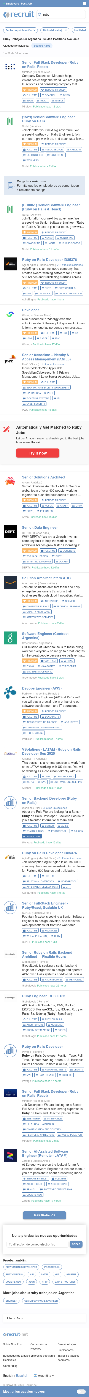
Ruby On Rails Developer (21, 1267)
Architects (71, 722)
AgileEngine (29, 265)
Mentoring (66, 237)
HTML (29, 338)
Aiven (25, 482)
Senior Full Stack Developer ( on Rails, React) (50, 64)
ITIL (59, 398)
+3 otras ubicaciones (55, 808)
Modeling (57, 1024)
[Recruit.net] (18, 14)
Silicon (78, 831)
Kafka (30, 781)
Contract (50, 660)
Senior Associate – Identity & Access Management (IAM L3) (46, 356)
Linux (79, 505)
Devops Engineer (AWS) (42, 688)
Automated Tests (55, 1069)
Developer (30, 309)
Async (48, 237)
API (32, 1274)
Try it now (38, 453)
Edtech (49, 825)
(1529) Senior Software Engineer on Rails (48, 118)
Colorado (45, 293)
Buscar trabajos (67, 1344)
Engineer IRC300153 (43, 995)
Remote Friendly (55, 89)
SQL (65, 333)
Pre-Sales (46, 511)
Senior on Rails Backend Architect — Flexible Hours (47, 954)
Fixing (30, 666)
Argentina (45, 643)
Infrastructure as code (42, 722)
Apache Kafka (65, 776)
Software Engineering (68, 781)
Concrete (69, 550)
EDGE (30, 100)
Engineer (11, 1300)
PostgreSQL (59, 831)
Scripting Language (39, 561)
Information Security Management (48, 387)
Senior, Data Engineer (40, 527)
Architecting (59, 1183)
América (36, 126)
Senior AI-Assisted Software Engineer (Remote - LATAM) (45, 1153)
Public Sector (54, 149)
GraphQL (50, 95)
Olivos (34, 364)
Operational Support (40, 393)
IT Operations (35, 732)
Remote (43, 961)
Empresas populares (42, 1355)
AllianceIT (28, 758)
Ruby (48, 288)
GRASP (64, 505)
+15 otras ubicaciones (70, 265)
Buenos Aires (41, 45)
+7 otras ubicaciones (69, 858)
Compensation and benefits (44, 1129)
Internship (51, 601)
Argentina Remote (47, 693)
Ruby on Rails (67, 288)
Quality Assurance (38, 611)
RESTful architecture (40, 1134)
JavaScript (48, 666)
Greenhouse (29, 643)
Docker (63, 561)
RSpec (61, 1030)
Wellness (33, 160)
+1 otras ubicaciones (52, 364)
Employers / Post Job (19, 3)
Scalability (52, 716)
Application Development (42, 886)
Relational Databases (40, 881)
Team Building (35, 831)
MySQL (67, 95)
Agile (64, 825)
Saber (44, 338)
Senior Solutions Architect (43, 477)
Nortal (25, 126)
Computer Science (38, 606)
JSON (32, 1281)
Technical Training (68, 606)
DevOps (78, 1069)
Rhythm (49, 876)
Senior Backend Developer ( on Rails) (49, 800)
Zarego (26, 1160)
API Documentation (70, 293)
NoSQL (49, 505)
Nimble (59, 100)
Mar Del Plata (47, 858)
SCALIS (26, 912)
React (44, 100)
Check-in (75, 149)
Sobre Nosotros (12, 1344)
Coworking (57, 154)
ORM (47, 776)
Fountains (51, 930)
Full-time (32, 95)
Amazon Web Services (40, 617)
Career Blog (10, 1365)
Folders (67, 1075)
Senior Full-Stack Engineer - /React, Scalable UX (45, 905)
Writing (68, 660)
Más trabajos (44, 1215)
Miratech (27, 72)
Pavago (26, 1051)
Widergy (27, 315)
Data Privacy (46, 1075)
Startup (71, 1274)
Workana (27, 808)
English (8, 1375)
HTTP (45, 1281)
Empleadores (65, 1350)
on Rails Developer (42, 1046)
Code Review (34, 1194)
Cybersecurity (36, 403)
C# (76, 333)
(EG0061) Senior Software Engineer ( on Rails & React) (51, 207)
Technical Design (37, 556)
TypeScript (69, 666)
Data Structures (65, 1281)
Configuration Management (44, 727)
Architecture (53, 979)
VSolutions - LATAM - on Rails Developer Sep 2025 (51, 751)
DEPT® (26, 533)
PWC (25, 364)
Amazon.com (29, 583)
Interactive (54, 1118)
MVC (57, 338)
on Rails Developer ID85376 (49, 259)
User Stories (35, 154)
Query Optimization (38, 1030)
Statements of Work (39, 671)
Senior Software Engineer (41, 1300)
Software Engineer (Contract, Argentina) (45, 635)
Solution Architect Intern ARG (46, 577)
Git (68, 886)
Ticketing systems (38, 398)
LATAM (51, 243)
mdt (29, 293)
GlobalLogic (29, 961)
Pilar (38, 808)
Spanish (70, 601)
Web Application (37, 936)
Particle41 (28, 693)
